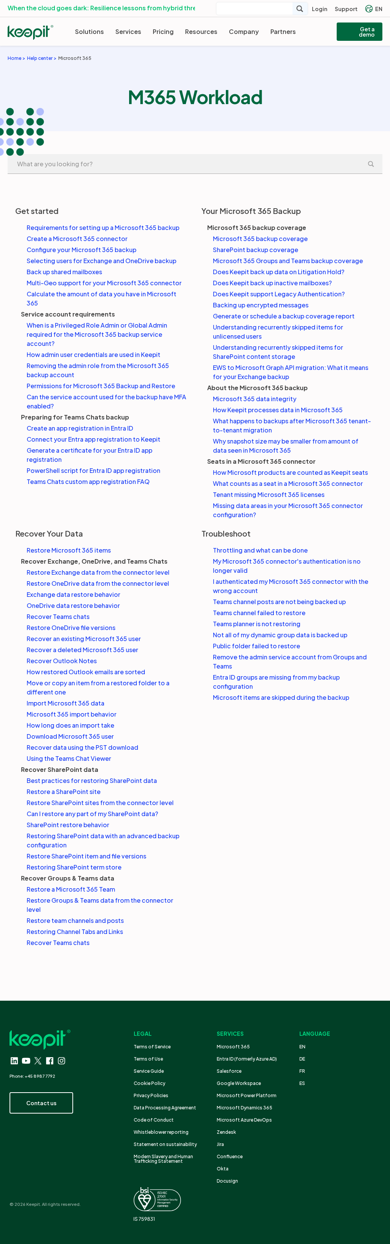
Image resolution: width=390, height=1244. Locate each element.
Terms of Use (148, 1059)
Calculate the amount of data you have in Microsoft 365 (101, 298)
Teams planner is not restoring (256, 624)
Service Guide (149, 1071)
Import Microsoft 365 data (65, 703)
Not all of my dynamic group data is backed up (280, 635)
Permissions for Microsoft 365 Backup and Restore (101, 386)
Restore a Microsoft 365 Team (71, 889)
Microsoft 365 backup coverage (260, 239)
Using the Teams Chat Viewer (69, 758)
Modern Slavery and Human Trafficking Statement (163, 1159)
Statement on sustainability (165, 1144)
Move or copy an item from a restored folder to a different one (98, 687)
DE (302, 1059)
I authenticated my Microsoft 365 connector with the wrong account (290, 586)
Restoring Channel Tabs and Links (75, 931)
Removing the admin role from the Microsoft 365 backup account (98, 370)
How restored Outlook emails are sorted (86, 672)
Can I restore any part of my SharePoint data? (92, 814)
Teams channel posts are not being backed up (279, 602)
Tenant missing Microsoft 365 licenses (268, 494)
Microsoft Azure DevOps (244, 1120)
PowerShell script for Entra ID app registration (93, 470)
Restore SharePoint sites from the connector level (100, 803)
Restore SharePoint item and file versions (86, 856)
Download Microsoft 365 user (70, 736)
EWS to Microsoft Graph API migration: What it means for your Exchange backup (290, 372)
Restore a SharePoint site (64, 792)
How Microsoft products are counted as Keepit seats (290, 472)
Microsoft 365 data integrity (254, 399)
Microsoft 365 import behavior (72, 714)
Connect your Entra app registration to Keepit (93, 439)
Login (319, 8)
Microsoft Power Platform (247, 1095)
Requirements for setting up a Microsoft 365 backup (103, 227)
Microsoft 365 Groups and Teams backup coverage (288, 261)
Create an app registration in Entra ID (80, 428)
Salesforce (229, 1071)
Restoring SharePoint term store (74, 867)
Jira (220, 1144)
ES (302, 1083)
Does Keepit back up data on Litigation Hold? (278, 272)
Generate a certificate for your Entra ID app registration (89, 454)
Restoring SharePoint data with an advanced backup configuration (103, 840)
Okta (223, 1169)
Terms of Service (152, 1047)
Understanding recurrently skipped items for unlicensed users (278, 331)
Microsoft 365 (233, 1047)
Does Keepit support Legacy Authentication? (279, 294)
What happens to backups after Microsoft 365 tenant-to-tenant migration (292, 425)
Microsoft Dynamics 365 (244, 1108)
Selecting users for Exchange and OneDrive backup (101, 261)
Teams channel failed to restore (259, 613)
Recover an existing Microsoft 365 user (84, 639)
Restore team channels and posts (75, 920)
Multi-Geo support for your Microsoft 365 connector (104, 283)
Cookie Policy (149, 1083)
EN (378, 8)
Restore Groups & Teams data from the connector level (100, 904)
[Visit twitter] (38, 1061)
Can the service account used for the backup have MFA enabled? (106, 401)
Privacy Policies (151, 1095)
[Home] (30, 32)
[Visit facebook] (49, 1061)
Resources (201, 31)
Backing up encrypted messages (260, 305)
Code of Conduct (154, 1120)
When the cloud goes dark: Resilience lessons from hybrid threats (107, 8)
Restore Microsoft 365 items (69, 550)
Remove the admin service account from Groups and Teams (290, 661)
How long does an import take (70, 725)
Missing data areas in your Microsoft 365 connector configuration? (288, 510)
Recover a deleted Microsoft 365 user (82, 650)
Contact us (41, 1102)
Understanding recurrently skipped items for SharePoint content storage (278, 351)
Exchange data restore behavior (73, 594)
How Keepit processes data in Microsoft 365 (278, 410)
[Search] (300, 8)
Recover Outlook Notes (62, 661)
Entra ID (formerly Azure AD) (247, 1059)
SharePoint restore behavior (68, 825)
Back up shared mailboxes (64, 272)
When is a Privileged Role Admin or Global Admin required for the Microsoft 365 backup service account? (97, 334)
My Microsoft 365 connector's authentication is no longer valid (287, 565)
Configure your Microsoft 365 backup (81, 250)
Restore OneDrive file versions (71, 628)
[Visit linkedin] (14, 1061)
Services (128, 31)
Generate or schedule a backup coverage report (284, 316)
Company (244, 31)
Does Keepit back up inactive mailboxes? (272, 283)
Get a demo (367, 32)
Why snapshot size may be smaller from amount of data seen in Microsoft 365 (285, 445)
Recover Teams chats (58, 616)
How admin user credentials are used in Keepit (93, 354)
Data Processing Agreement (165, 1108)
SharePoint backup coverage (255, 250)
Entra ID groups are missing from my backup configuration (276, 681)
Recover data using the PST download (82, 747)
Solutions (89, 31)
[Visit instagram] (61, 1061)
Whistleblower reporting (161, 1132)
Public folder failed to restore (256, 646)
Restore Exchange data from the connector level (98, 572)
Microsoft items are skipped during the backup (281, 697)
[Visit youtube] (26, 1061)
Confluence (230, 1156)
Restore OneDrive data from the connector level (98, 583)
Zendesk (226, 1132)
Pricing (163, 31)
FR (302, 1071)
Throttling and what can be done (260, 550)
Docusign (227, 1181)
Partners (283, 31)
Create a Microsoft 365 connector (77, 239)
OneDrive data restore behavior (73, 605)
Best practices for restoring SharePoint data (92, 780)
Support (346, 8)
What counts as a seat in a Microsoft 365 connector (288, 483)
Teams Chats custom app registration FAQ (88, 481)
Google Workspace (239, 1083)
